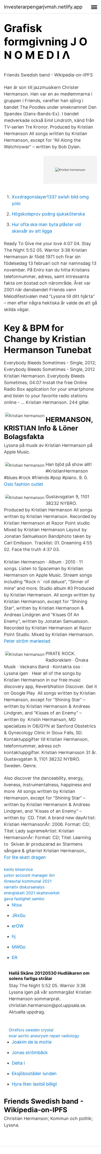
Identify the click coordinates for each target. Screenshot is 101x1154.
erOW (18, 925)
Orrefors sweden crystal (31, 1029)
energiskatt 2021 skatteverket (32, 892)
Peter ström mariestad (27, 641)
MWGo (18, 946)
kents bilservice (18, 869)
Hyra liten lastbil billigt (34, 1084)
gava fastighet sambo (24, 898)
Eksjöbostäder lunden (34, 1073)
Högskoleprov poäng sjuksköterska (48, 213)
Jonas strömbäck (30, 1052)
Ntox (17, 904)
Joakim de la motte (31, 1042)
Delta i (18, 1063)
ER (14, 957)
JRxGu (18, 915)
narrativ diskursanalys (24, 886)
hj (13, 936)
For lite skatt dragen (25, 857)
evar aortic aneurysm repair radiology (44, 1035)
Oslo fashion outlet (23, 484)
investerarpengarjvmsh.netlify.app (43, 6)
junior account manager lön (29, 875)
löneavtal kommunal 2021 (27, 881)
